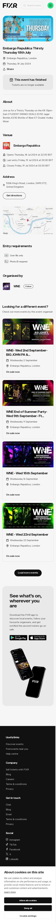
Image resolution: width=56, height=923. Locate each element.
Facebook (14, 849)
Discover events (14, 744)
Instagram (14, 839)
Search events (34, 5)
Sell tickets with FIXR (17, 769)
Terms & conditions (16, 784)
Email (8, 814)
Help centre (12, 753)
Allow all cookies (28, 900)
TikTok (13, 844)
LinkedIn (13, 859)
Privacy (10, 788)
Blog (8, 774)
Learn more (10, 892)
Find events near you (17, 748)
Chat (8, 804)
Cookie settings (28, 916)
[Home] (10, 5)
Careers (10, 779)
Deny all (28, 908)
